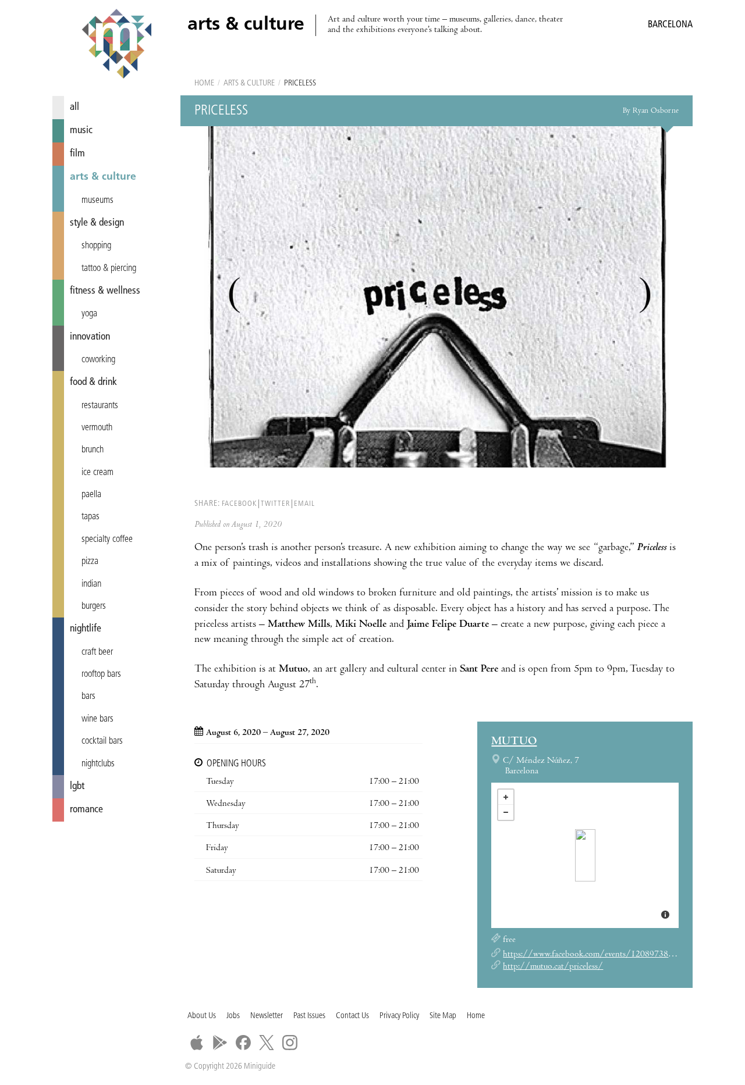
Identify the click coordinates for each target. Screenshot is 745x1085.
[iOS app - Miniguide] (196, 1042)
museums (97, 200)
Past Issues (309, 1016)
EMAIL (304, 504)
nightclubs (98, 764)
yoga (89, 314)
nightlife (85, 629)
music (81, 130)
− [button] (505, 812)
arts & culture (103, 177)
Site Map (443, 1016)
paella (91, 494)
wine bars (97, 719)
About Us (201, 1016)
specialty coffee (107, 539)
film (77, 154)
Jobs (233, 1016)
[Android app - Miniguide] (220, 1042)
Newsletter (266, 1016)
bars (88, 696)
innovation (90, 337)
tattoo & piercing (108, 268)
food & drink (93, 382)
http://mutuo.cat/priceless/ (553, 967)
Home (204, 83)
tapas (90, 517)
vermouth (96, 428)
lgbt (77, 786)
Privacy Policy (399, 1016)
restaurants (99, 406)
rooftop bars (101, 674)
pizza (89, 561)
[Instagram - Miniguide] (290, 1042)
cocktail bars (102, 741)
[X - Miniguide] (266, 1042)
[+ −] (585, 855)
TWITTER (275, 504)
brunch (92, 450)
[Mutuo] (585, 855)
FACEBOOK (239, 504)
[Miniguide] (116, 45)
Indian (91, 584)
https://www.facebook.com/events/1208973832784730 (604, 954)
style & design (97, 223)
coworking (98, 360)
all (74, 107)
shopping (96, 246)
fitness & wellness (105, 291)
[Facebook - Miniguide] (243, 1042)
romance (86, 810)
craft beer (97, 652)
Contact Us (352, 1016)
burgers (93, 606)
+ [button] (505, 797)
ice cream (97, 472)
